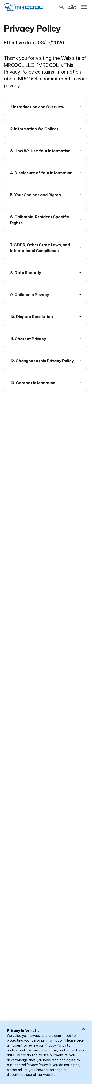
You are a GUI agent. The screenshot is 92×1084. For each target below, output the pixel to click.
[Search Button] (62, 7)
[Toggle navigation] (84, 7)
